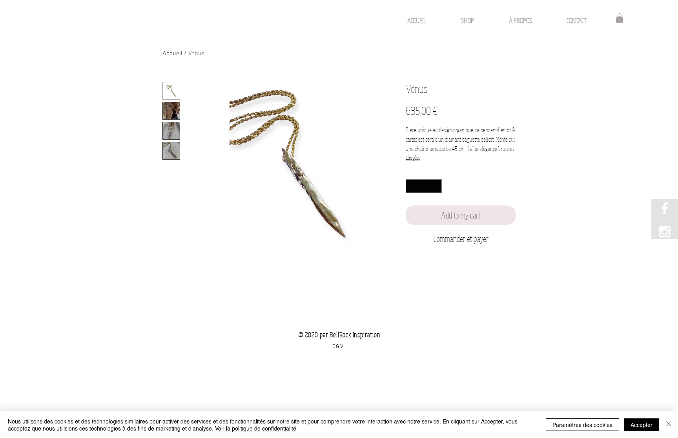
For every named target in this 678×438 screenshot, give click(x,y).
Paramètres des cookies (582, 425)
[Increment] (436, 186)
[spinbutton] (424, 186)
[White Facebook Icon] (665, 208)
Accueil (172, 54)
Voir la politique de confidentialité (255, 428)
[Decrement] (411, 186)
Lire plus (413, 157)
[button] (619, 18)
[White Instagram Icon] (665, 232)
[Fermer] (668, 425)
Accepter (641, 425)
